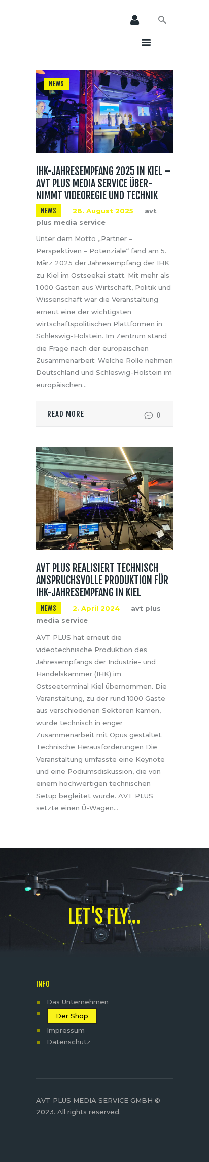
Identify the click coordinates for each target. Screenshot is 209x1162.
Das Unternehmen (78, 1002)
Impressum (66, 1030)
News (56, 84)
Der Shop (72, 1016)
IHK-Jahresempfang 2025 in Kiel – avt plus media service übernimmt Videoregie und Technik (103, 183)
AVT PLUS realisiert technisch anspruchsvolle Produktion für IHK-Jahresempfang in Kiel (102, 580)
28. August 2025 (103, 211)
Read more (65, 414)
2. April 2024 (96, 608)
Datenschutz (69, 1042)
